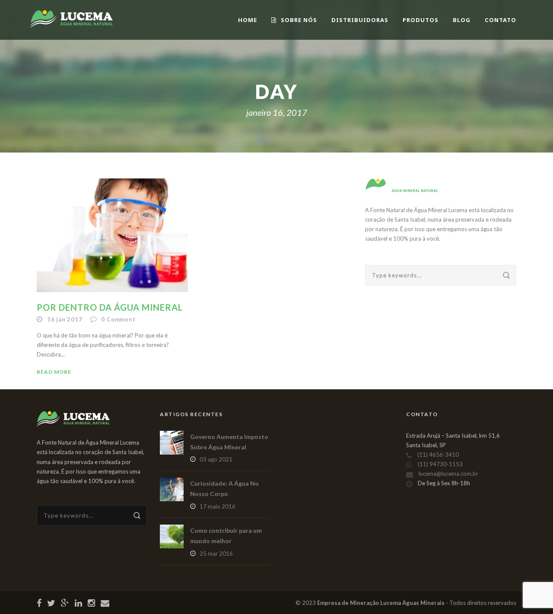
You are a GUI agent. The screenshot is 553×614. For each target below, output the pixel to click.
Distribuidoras (359, 20)
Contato (500, 20)
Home (247, 20)
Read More (54, 372)
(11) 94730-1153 (440, 464)
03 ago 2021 (216, 459)
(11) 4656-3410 (438, 454)
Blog (461, 20)
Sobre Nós (299, 20)
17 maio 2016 (217, 506)
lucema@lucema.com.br (448, 473)
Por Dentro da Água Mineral (110, 307)
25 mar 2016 (216, 553)
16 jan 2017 (65, 319)
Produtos (421, 20)
